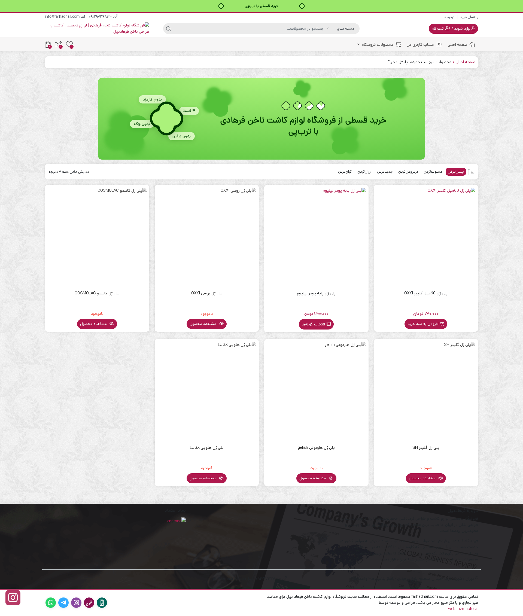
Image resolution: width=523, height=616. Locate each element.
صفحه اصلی (457, 44)
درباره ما (449, 17)
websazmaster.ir (463, 609)
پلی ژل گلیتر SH (425, 447)
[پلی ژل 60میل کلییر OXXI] (426, 237)
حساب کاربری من (420, 44)
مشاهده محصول (203, 324)
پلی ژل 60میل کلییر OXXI (426, 293)
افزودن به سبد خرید (423, 324)
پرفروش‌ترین (408, 171)
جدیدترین (385, 171)
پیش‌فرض (456, 171)
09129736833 (101, 17)
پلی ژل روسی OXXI (206, 293)
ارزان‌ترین (364, 171)
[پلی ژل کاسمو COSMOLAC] (97, 237)
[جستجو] (168, 28)
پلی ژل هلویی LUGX (207, 447)
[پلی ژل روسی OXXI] (206, 237)
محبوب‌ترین (433, 171)
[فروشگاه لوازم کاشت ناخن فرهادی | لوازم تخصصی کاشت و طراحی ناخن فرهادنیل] (97, 28)
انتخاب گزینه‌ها (313, 324)
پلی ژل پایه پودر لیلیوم (316, 293)
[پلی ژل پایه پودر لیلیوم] (316, 237)
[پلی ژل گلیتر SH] (426, 391)
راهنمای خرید (469, 17)
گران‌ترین (345, 171)
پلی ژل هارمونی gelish (316, 447)
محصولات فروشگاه (377, 44)
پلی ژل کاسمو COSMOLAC (97, 293)
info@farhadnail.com (63, 17)
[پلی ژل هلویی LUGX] (206, 391)
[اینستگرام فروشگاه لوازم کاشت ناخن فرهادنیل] (12, 597)
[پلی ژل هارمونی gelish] (316, 391)
